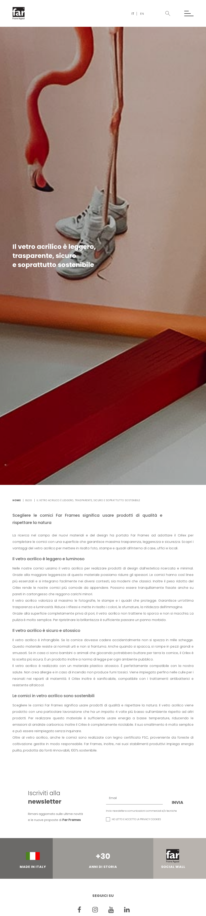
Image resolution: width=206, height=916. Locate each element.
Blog (28, 500)
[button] (167, 13)
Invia (177, 802)
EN (142, 13)
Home (16, 500)
